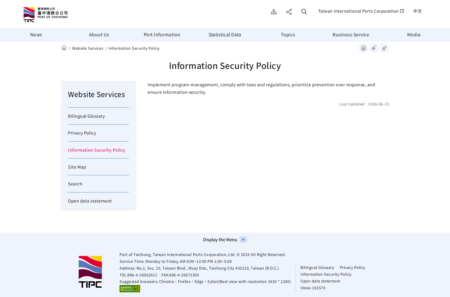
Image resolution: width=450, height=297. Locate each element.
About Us (99, 34)
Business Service (351, 34)
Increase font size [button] (384, 48)
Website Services (87, 48)
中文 (417, 11)
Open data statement (90, 201)
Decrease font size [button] (374, 48)
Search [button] (304, 11)
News (36, 34)
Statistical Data (225, 34)
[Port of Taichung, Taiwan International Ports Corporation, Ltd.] (62, 15)
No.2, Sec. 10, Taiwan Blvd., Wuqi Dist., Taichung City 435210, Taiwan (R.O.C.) (207, 268)
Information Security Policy (96, 150)
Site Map (273, 11)
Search (75, 183)
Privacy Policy (82, 133)
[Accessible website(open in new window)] (130, 288)
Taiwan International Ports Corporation (358, 11)
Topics (288, 34)
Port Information (162, 34)
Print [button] (363, 48)
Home (64, 48)
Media (414, 34)
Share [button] (289, 11)
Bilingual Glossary (86, 116)
